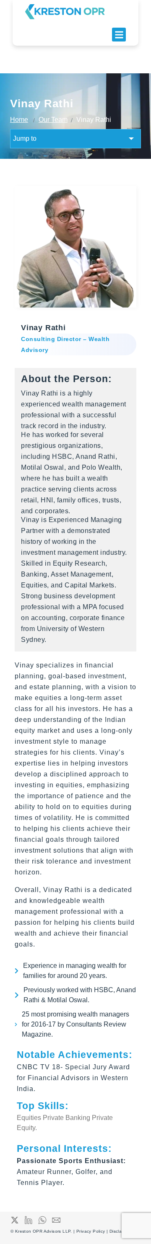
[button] (119, 34)
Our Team (53, 119)
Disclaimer (119, 1231)
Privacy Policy (91, 1231)
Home (19, 119)
